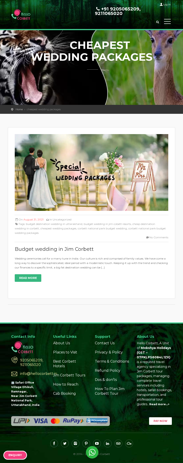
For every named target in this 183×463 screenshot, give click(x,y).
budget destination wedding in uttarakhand (54, 224)
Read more (28, 278)
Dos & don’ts (106, 380)
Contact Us (104, 343)
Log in (167, 4)
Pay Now (160, 421)
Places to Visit (65, 352)
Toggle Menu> (167, 22)
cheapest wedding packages (58, 228)
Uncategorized (62, 219)
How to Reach (65, 384)
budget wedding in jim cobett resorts (107, 224)
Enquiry (15, 455)
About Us (61, 343)
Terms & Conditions (112, 361)
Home (19, 109)
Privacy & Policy (109, 352)
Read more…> (159, 404)
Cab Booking (64, 393)
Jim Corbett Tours (69, 375)
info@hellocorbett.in (33, 374)
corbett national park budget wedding (102, 228)
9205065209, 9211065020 (31, 362)
